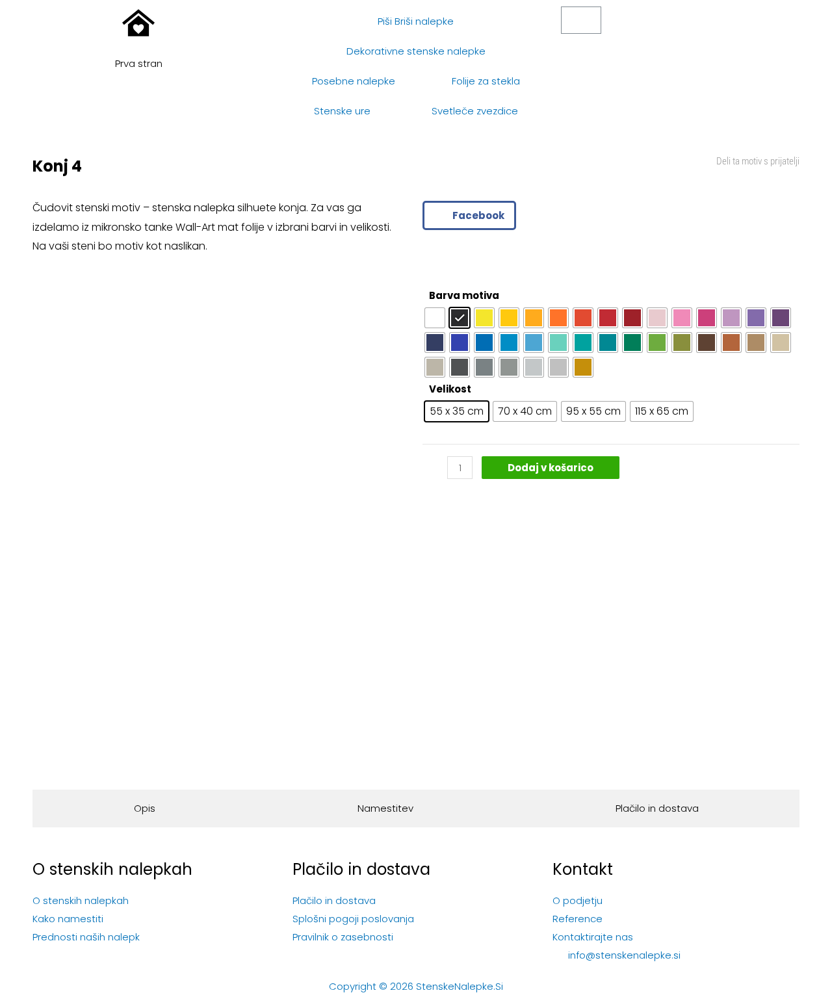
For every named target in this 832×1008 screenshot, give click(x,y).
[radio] (435, 318)
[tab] (144, 808)
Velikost (450, 389)
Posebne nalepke (353, 81)
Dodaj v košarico (550, 467)
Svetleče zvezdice (475, 111)
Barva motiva (464, 295)
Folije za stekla (486, 81)
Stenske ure (342, 111)
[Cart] (581, 20)
